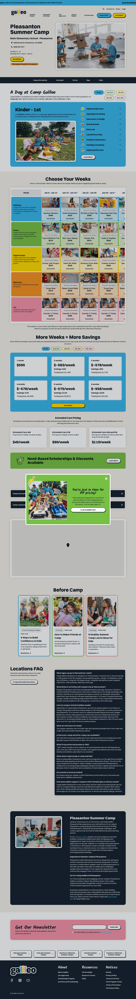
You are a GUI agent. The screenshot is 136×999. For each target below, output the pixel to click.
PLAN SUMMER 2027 (88, 510)
